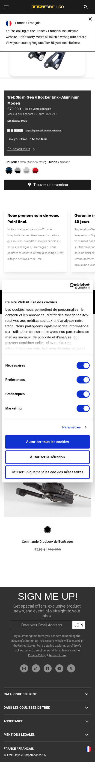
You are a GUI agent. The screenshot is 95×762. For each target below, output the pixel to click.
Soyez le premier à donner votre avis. (43, 130)
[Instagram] (24, 668)
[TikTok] (36, 668)
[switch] (83, 379)
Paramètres (71, 427)
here (76, 43)
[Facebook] (48, 668)
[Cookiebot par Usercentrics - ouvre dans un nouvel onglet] (69, 286)
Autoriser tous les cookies (47, 442)
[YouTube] (59, 668)
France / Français (19, 748)
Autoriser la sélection (47, 457)
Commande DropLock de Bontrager (47, 541)
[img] (15, 130)
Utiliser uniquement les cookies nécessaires (47, 472)
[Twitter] (71, 668)
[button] (47, 54)
